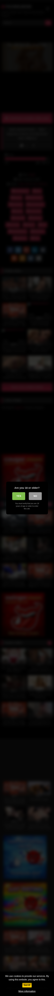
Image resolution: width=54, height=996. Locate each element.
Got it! (27, 985)
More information (27, 991)
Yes (18, 496)
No (35, 496)
